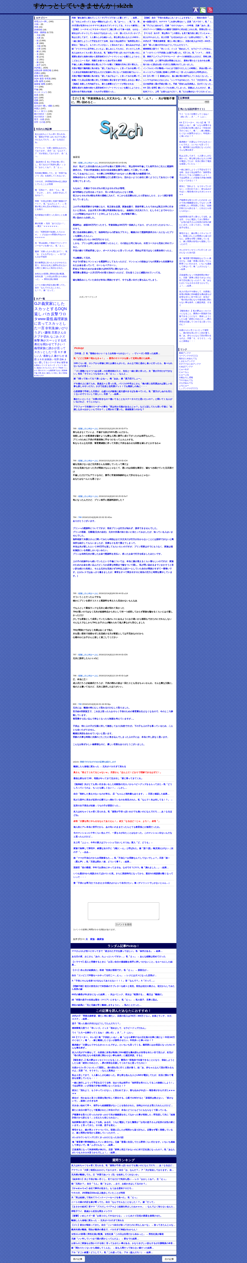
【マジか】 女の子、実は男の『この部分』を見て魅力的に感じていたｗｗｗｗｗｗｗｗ (178, 33)
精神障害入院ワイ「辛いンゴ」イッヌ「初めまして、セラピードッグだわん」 (178, 49)
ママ (36, 87)
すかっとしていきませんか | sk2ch (83, 5)
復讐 (63, 362)
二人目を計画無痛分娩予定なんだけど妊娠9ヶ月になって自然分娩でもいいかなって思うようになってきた (107, 72)
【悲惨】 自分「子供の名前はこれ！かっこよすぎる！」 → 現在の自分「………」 (178, 18)
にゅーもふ (184, 372)
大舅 (39, 38)
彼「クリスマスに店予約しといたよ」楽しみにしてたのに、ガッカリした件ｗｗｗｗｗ (107, 49)
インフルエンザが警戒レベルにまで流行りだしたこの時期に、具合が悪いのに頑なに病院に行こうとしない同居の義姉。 (178, 68)
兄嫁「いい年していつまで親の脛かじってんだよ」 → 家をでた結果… (105, 1238)
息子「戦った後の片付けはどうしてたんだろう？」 (166, 45)
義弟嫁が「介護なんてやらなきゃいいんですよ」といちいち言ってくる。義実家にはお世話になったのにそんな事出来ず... (123, 1046)
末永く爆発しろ (47, 373)
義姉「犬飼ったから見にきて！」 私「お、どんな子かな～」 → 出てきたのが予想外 (51, 254)
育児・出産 (39, 119)
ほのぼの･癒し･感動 (43, 106)
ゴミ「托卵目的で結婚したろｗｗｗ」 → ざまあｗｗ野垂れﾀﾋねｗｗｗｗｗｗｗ (50, 234)
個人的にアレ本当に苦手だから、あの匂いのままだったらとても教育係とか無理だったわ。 (117, 827)
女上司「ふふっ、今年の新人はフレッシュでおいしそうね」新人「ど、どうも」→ (113, 842)
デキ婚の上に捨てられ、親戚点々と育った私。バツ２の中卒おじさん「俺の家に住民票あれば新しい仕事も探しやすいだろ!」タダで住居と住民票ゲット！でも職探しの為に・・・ (123, 384)
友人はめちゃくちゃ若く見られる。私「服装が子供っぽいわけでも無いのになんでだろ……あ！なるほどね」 (51, 138)
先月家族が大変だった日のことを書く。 (51, 216)
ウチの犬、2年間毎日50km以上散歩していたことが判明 (51, 182)
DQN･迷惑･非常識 (42, 78)
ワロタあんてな (186, 380)
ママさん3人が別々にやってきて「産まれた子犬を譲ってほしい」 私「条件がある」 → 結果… (117, 951)
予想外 (60, 368)
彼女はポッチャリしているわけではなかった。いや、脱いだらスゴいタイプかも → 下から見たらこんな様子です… (107, 33)
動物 (36, 103)
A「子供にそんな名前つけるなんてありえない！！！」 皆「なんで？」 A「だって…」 (113, 980)
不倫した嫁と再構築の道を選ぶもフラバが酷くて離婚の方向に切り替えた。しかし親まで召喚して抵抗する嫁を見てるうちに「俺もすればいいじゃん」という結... (107, 64)
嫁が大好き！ (40, 114)
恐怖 (61, 359)
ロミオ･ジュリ (40, 92)
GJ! (37, 303)
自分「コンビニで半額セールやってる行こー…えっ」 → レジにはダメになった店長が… (114, 975)
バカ (46, 314)
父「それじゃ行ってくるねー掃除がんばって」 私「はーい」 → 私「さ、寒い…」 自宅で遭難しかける (107, 21)
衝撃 (37, 340)
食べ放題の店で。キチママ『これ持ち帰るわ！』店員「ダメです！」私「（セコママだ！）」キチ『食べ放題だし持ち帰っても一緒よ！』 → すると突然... (178, 21)
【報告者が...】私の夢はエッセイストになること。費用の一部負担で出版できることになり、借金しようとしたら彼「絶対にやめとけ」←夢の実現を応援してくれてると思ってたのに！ (123, 1061)
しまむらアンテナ (187, 361)
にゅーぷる (184, 375)
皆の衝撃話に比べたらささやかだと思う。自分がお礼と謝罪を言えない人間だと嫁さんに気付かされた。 (51, 265)
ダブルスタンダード (50, 368)
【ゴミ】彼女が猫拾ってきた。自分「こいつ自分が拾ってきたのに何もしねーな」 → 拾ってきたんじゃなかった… (123, 1225)
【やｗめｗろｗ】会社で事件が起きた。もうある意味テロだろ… (102, 1188)
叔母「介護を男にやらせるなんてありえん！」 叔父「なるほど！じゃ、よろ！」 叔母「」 (116, 821)
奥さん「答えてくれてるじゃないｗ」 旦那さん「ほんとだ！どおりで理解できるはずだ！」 (117, 772)
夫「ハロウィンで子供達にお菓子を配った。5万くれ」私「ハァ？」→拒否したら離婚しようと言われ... (178, 53)
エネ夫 (40, 359)
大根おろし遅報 (186, 377)
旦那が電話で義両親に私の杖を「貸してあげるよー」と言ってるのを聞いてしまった (107, 68)
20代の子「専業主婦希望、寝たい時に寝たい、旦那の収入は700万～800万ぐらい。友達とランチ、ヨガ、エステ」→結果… (178, 41)
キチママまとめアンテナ (190, 364)
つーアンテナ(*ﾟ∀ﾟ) (188, 356)
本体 (36, 27)
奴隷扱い (49, 359)
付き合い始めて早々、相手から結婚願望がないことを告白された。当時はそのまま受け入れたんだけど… (122, 1105)
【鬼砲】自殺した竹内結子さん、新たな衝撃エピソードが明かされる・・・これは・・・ (107, 84)
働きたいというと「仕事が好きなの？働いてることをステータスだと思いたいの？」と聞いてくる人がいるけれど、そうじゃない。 (123, 400)
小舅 (39, 49)
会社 (36, 97)
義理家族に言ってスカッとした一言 (51, 323)
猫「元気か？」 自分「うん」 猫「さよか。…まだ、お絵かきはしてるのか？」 (51, 192)
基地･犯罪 (38, 76)
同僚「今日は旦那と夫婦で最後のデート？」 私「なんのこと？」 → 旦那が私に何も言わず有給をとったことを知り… (51, 205)
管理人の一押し (41, 21)
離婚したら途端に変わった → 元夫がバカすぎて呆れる (99, 766)
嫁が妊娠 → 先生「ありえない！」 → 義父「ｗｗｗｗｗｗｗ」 (50, 224)
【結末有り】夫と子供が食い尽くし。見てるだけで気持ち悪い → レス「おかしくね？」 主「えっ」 (50, 164)
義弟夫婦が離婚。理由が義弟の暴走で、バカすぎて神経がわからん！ (104, 1229)
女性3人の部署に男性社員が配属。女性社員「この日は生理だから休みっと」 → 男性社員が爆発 (51, 276)
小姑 (39, 46)
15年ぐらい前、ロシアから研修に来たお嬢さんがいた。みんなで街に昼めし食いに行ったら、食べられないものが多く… (123, 364)
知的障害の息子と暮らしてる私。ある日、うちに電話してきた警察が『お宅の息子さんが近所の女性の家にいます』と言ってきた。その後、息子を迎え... (123, 1123)
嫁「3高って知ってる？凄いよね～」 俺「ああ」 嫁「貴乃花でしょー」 (108, 378)
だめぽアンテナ (186, 366)
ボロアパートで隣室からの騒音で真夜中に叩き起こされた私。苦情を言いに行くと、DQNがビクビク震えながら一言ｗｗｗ (178, 29)
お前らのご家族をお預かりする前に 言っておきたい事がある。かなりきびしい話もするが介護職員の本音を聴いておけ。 (123, 1243)
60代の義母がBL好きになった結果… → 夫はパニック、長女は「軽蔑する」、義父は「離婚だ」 (118, 994)
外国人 (37, 108)
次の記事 (169, 1259)
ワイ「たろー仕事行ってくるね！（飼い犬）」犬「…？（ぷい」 (103, 1032)
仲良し (55, 373)
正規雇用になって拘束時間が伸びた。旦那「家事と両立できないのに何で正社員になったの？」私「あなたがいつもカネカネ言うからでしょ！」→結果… (123, 1151)
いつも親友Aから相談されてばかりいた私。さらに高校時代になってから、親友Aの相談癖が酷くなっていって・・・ (123, 875)
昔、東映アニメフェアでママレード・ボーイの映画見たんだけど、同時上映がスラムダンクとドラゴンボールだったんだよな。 (178, 56)
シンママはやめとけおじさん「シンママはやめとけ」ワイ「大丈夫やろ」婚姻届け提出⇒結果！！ (178, 80)
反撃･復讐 (38, 81)
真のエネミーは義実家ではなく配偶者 (52, 370)
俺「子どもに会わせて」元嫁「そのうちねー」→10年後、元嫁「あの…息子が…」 (178, 25)
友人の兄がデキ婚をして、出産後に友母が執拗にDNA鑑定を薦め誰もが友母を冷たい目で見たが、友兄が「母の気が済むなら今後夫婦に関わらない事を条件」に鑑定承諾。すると (122, 1054)
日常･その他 (39, 122)
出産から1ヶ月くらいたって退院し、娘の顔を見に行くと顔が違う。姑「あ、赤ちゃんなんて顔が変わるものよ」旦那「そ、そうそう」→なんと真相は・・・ (123, 1069)
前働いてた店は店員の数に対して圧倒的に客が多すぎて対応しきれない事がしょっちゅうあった (107, 80)
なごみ (54, 336)
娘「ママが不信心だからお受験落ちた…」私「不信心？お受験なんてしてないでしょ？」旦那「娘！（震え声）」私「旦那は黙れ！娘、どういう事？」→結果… (121, 860)
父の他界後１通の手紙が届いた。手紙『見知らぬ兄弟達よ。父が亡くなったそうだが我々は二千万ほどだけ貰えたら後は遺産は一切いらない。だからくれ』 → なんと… (178, 84)
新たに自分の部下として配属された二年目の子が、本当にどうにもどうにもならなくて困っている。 (120, 1110)
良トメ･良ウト (40, 111)
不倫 (36, 89)
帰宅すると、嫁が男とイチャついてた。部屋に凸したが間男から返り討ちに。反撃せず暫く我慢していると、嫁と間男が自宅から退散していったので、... (122, 1131)
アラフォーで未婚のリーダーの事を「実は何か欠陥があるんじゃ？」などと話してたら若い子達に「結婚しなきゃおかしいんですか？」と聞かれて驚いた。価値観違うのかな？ (123, 408)
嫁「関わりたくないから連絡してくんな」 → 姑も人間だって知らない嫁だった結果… (112, 1248)
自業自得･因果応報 (42, 70)
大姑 (39, 35)
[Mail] (203, 10)
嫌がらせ (59, 355)
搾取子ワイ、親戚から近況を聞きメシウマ (91, 1211)
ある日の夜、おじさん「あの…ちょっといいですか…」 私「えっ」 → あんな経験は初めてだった (119, 956)
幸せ (59, 362)
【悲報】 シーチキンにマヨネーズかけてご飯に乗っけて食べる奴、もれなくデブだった (107, 29)
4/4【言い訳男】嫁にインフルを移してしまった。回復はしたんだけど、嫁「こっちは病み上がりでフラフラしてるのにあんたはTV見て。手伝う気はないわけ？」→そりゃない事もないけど (178, 88)
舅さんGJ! (40, 375)
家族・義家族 (40, 32)
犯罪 (56, 359)
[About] (196, 10)
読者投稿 (38, 29)
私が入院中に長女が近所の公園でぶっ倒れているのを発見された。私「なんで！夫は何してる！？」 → (123, 800)
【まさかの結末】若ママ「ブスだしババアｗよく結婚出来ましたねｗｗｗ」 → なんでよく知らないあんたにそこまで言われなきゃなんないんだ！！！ (123, 1206)
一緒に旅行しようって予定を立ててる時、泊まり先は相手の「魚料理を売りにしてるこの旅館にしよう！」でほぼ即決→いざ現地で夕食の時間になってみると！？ (107, 41)
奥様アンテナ (185, 353)
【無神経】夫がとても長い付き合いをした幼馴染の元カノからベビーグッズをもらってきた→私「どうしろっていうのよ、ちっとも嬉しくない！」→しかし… (122, 786)
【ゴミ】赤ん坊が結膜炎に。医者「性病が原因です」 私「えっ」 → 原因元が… (110, 970)
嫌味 (48, 332)
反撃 (54, 314)
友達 (36, 95)
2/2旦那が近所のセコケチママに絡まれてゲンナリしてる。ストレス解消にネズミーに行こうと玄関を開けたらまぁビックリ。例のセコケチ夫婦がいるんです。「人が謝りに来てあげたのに (107, 25)
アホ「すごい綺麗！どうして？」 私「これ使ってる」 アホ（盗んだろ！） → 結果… (112, 1252)
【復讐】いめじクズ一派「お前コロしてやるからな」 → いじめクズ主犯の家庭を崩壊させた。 (117, 1215)
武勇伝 (37, 73)
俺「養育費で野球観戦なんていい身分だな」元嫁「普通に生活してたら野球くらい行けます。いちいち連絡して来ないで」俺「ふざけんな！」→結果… (123, 1143)
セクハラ (51, 365)
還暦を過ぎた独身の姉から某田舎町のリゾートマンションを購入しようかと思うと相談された (107, 56)
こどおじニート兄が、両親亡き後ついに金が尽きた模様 (97, 60)
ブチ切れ (43, 336)
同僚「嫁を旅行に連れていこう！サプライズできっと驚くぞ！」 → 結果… (105, 18)
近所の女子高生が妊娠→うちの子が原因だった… (94, 91)
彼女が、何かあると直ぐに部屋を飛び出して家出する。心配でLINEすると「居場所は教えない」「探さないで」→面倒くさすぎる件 (122, 1099)
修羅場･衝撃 (39, 84)
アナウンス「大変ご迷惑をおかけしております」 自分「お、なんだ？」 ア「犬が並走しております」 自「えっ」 (51, 152)
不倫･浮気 (37, 373)
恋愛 (36, 100)
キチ (60, 352)
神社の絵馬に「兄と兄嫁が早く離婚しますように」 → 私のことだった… (107, 1005)
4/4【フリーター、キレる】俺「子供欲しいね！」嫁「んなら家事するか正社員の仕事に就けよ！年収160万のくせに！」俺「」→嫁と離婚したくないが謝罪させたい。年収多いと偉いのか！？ (123, 1038)
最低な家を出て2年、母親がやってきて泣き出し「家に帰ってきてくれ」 (108, 778)
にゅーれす (184, 369)
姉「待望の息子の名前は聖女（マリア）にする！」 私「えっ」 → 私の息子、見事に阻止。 (115, 999)
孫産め (39, 368)
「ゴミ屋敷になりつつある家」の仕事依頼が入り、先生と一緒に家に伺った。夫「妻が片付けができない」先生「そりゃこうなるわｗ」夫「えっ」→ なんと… (123, 372)
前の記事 (77, 1259)
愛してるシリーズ (47, 362)
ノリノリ (59, 365)
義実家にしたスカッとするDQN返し (50, 308)
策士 (60, 373)
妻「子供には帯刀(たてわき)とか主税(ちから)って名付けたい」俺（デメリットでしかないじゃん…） (122, 883)
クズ (62, 336)
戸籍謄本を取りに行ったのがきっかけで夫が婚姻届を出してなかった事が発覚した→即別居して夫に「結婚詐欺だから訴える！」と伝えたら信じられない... (123, 1116)
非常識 (50, 328)
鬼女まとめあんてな (188, 358)
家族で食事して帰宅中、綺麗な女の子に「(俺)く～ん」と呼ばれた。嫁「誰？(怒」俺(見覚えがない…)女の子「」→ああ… (123, 850)
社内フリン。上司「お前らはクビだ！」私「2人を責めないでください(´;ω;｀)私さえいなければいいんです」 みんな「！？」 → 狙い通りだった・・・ (178, 91)
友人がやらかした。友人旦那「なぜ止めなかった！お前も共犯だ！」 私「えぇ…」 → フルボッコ (178, 37)
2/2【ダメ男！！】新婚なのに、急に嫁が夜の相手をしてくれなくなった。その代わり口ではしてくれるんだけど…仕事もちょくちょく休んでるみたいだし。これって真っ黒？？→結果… (178, 76)
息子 (39, 65)
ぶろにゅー (184, 385)
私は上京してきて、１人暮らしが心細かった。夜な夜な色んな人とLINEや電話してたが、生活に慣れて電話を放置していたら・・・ (107, 37)
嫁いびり (61, 328)
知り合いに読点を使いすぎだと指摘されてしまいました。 (169, 64)
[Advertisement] (100, 320)
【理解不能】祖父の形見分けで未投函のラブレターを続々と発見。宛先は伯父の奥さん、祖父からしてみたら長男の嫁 (123, 987)
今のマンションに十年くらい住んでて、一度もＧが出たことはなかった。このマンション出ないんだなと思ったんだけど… (122, 835)
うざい (39, 332)
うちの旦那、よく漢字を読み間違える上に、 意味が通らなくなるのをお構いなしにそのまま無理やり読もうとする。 (178, 60)
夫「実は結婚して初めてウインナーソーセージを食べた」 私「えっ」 (51, 244)
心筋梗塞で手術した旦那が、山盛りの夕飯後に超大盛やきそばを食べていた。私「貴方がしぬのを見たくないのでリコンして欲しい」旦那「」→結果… (123, 392)
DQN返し (38, 68)
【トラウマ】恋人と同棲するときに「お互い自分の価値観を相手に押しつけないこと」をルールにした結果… (122, 963)
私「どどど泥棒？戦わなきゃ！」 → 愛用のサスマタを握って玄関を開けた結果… (113, 358)
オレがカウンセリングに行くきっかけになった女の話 (98, 1137)
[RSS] (210, 10)
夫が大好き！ (40, 116)
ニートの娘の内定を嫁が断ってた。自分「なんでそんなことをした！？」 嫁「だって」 (51, 287)
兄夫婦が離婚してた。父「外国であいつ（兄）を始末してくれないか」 (51, 174)
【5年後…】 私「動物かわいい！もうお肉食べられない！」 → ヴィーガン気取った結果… (117, 353)
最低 (49, 319)
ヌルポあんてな (186, 383)
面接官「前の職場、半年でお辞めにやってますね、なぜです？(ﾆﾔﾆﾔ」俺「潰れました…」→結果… (121, 867)
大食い (37, 24)
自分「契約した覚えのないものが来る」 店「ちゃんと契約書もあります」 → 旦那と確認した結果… (121, 794)
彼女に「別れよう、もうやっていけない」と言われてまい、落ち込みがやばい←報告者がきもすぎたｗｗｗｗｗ (107, 45)
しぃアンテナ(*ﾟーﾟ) (188, 388)
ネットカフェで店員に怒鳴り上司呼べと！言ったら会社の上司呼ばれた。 (176, 72)
